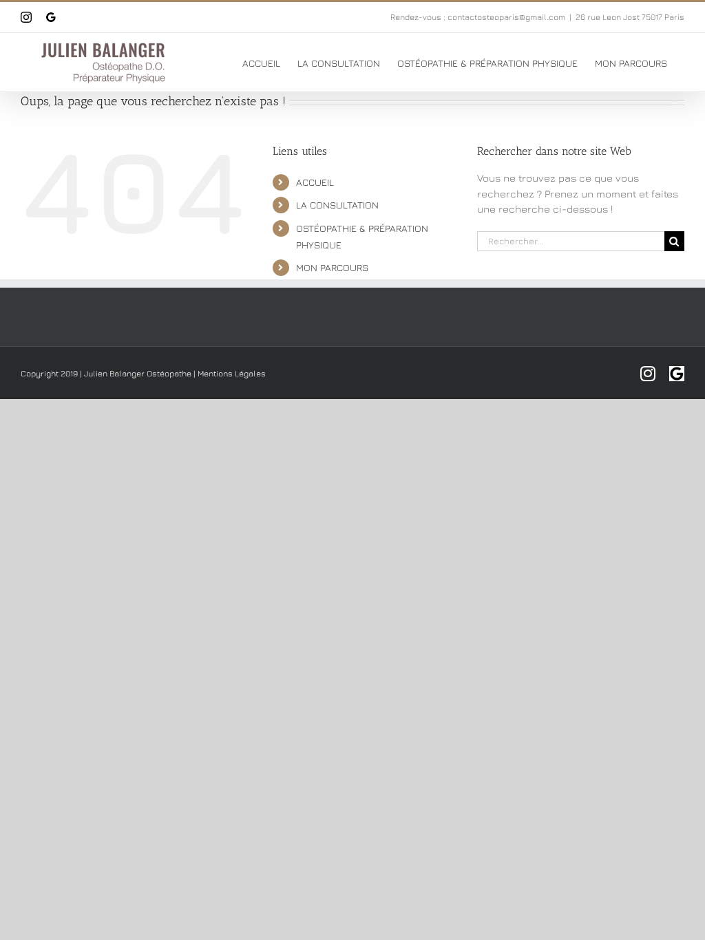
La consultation (337, 205)
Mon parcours (332, 267)
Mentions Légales (232, 373)
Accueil (315, 182)
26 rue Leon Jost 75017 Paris (630, 17)
